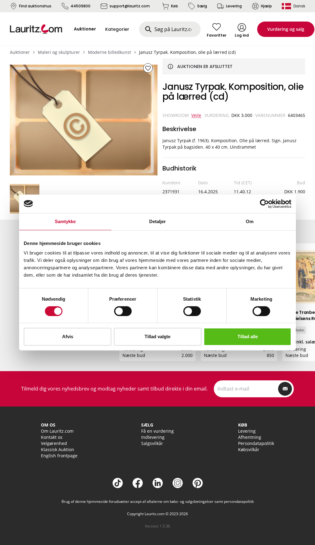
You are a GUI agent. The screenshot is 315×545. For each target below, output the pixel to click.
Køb (174, 6)
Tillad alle (247, 336)
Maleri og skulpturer (59, 52)
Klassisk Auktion (57, 449)
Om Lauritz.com (57, 431)
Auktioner (20, 52)
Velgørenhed (54, 443)
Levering (234, 6)
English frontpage (59, 456)
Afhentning (249, 437)
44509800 (80, 6)
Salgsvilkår (152, 443)
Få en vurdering (157, 431)
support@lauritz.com (130, 6)
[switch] (123, 311)
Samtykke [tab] (65, 221)
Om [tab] (249, 221)
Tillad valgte (157, 336)
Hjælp (266, 6)
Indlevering (153, 437)
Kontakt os (51, 437)
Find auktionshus (35, 6)
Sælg (202, 6)
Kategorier (117, 29)
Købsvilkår (248, 449)
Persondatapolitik (256, 443)
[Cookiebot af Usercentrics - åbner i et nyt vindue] (264, 203)
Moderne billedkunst (109, 52)
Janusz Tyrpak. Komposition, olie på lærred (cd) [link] (187, 52)
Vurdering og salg (285, 29)
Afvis (67, 336)
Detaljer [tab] (157, 221)
